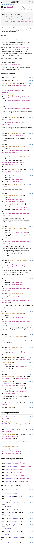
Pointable (13, 522)
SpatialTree (16, 2)
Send (7, 469)
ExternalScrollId (21, 150)
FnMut (8, 90)
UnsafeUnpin (10, 478)
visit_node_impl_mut (11, 83)
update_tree (12, 357)
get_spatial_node (14, 169)
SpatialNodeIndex (7, 60)
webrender (4, 4)
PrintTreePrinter (8, 383)
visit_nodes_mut (13, 117)
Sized (15, 493)
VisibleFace (6, 238)
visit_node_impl (10, 95)
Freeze (8, 463)
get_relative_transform (16, 204)
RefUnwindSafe (11, 466)
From (10, 509)
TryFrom (15, 525)
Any (10, 490)
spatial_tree (11, 4)
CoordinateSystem (26, 18)
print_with (8, 422)
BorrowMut (13, 503)
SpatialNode (24, 16)
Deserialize (16, 538)
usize (6, 186)
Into (13, 512)
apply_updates (13, 133)
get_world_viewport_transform (13, 313)
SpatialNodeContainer (15, 429)
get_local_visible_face (16, 388)
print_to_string (13, 403)
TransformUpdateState (12, 64)
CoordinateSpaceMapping (10, 213)
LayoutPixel (24, 213)
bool (7, 268)
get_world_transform (15, 293)
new (9, 80)
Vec (18, 16)
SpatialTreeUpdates (16, 135)
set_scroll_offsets (15, 347)
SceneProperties (23, 359)
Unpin (8, 475)
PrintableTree (12, 417)
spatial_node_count (15, 184)
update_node (8, 362)
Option (8, 201)
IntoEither (13, 519)
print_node (8, 381)
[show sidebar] (1, 2)
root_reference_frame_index (12, 336)
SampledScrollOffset (12, 152)
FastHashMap (10, 150)
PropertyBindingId (15, 199)
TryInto (15, 531)
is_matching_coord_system (17, 260)
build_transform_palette (11, 376)
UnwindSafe (10, 481)
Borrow (11, 496)
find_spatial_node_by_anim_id (13, 195)
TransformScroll (17, 284)
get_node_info (9, 434)
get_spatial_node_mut (15, 176)
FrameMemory (7, 378)
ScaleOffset (16, 453)
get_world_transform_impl (13, 279)
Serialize (12, 543)
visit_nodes (12, 103)
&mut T (21, 385)
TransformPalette (21, 378)
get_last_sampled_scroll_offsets (14, 146)
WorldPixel (6, 290)
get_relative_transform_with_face (14, 228)
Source (3, 9)
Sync (7, 472)
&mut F (26, 97)
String (4, 404)
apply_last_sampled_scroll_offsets (15, 157)
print (10, 407)
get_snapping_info (11, 446)
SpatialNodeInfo (8, 438)
